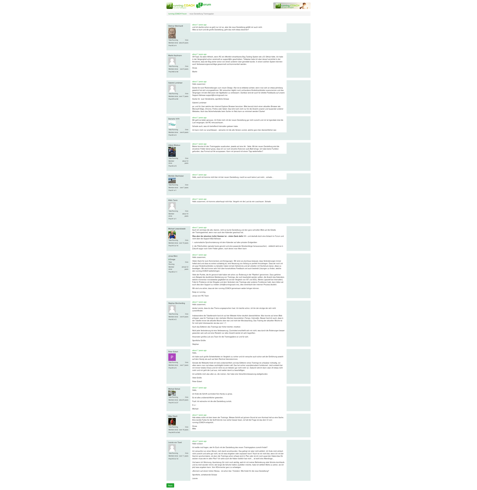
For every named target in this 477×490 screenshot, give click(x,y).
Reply (170, 485)
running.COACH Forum (177, 13)
